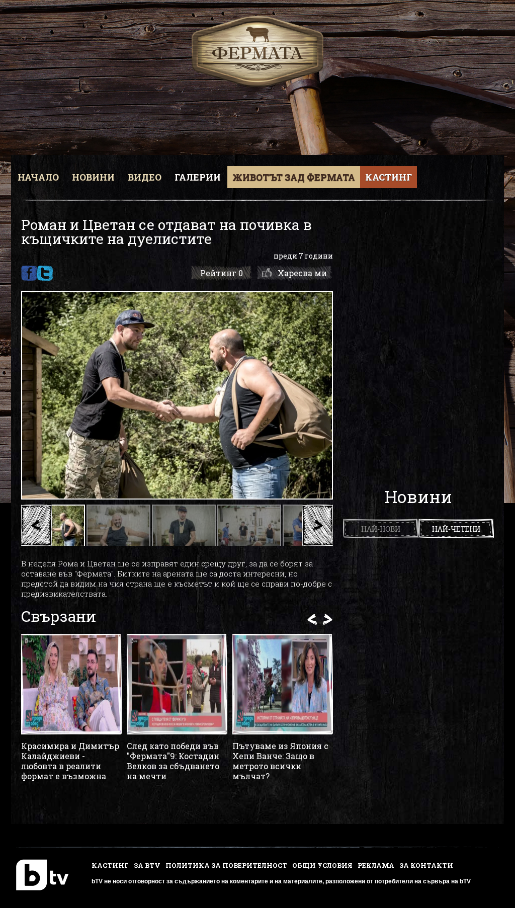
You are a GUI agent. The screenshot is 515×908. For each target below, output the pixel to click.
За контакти (426, 865)
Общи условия (322, 865)
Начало (38, 177)
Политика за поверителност (226, 865)
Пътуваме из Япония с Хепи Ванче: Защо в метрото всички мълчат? (280, 761)
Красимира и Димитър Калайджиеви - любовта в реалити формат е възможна (70, 761)
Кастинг (388, 177)
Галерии (198, 177)
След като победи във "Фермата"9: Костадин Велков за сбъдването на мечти (173, 761)
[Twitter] (45, 273)
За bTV (147, 865)
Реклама (376, 865)
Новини (93, 177)
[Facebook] (29, 273)
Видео (144, 177)
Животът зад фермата (293, 177)
